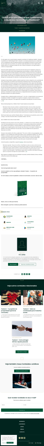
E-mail (31, 443)
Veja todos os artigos (22, 351)
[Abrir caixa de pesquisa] (39, 3)
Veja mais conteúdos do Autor (27, 264)
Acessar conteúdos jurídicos (22, 370)
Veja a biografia (13, 264)
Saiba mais (4, 442)
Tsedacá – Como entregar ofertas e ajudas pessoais (20, 341)
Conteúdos (22, 424)
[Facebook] (22, 274)
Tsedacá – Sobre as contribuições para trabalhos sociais (32, 310)
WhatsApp (39, 443)
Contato (22, 432)
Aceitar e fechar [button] (10, 442)
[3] (26, 151)
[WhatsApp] (27, 274)
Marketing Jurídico (26, 441)
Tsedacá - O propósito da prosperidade (22, 28)
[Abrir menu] (42, 3)
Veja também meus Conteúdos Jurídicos (22, 364)
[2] (42, 112)
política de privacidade (35, 413)
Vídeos (22, 429)
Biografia (22, 421)
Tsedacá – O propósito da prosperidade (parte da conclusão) (9, 310)
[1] (3, 100)
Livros (22, 426)
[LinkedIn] (24, 274)
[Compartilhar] (29, 274)
